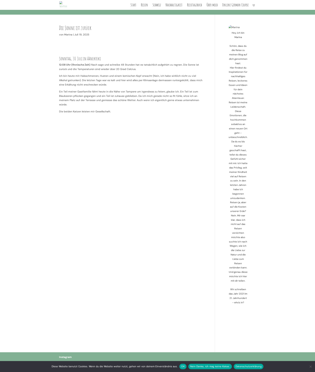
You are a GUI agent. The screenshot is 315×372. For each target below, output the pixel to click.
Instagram (65, 357)
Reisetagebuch (194, 5)
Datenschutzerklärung (249, 366)
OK (183, 366)
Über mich (212, 5)
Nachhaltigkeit (174, 5)
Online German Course (235, 5)
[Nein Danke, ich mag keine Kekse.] (310, 366)
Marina (68, 34)
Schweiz (157, 5)
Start (133, 5)
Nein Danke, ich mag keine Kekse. (210, 366)
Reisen (144, 5)
